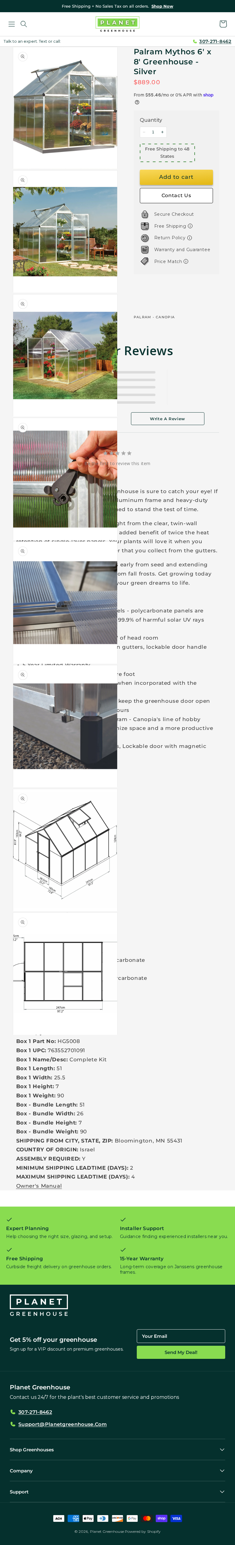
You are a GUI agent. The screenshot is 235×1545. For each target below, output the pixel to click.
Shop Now (162, 6)
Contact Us (176, 195)
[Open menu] (11, 24)
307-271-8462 (215, 41)
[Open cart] (223, 24)
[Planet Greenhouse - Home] (117, 24)
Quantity (151, 120)
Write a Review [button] (167, 418)
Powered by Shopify (143, 1531)
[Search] (24, 24)
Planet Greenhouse (107, 1531)
